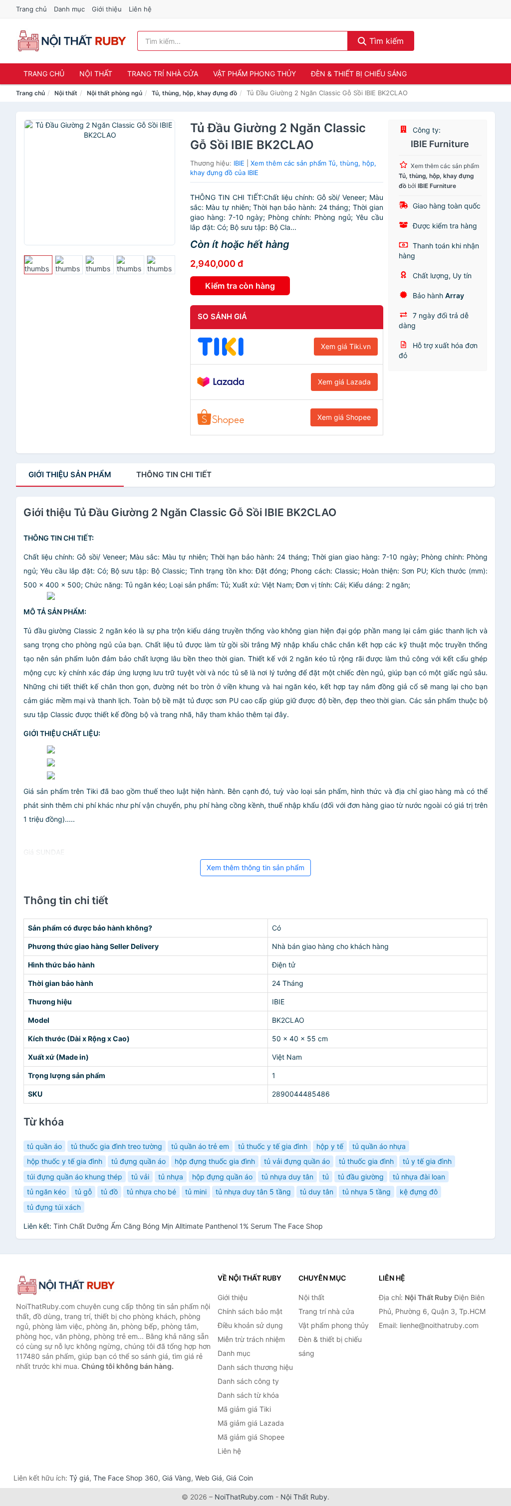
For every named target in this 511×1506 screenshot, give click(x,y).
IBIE (239, 163)
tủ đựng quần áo (138, 1161)
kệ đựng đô (419, 1191)
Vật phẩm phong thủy (254, 73)
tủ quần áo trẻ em (200, 1146)
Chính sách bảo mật (250, 1311)
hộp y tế (329, 1146)
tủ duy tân (316, 1191)
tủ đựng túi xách (54, 1207)
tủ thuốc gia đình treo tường (116, 1146)
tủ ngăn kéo (46, 1191)
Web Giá (208, 1478)
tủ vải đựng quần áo (297, 1161)
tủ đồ (109, 1191)
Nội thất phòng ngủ (114, 93)
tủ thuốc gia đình (366, 1161)
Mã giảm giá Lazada (251, 1423)
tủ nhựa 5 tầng (366, 1191)
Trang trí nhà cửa (162, 73)
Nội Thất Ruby (303, 1497)
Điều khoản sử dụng (250, 1325)
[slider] (38, 264)
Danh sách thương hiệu (255, 1367)
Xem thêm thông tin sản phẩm (255, 867)
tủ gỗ (83, 1191)
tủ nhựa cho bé (151, 1191)
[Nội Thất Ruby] (66, 1285)
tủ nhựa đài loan (419, 1176)
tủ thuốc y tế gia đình (272, 1146)
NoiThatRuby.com (244, 1497)
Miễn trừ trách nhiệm (251, 1339)
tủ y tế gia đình (427, 1161)
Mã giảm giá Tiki (244, 1409)
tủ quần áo (44, 1146)
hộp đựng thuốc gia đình (215, 1161)
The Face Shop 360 (125, 1478)
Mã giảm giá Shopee (251, 1437)
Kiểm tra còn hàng (240, 286)
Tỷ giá (79, 1478)
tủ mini (196, 1191)
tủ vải (140, 1176)
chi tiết (174, 474)
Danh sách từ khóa (248, 1395)
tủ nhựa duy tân (287, 1176)
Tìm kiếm (385, 41)
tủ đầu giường (361, 1176)
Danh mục (69, 9)
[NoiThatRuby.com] (71, 40)
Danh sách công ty (248, 1381)
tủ (325, 1176)
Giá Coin (239, 1478)
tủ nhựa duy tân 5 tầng (253, 1191)
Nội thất (95, 73)
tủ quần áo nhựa (379, 1146)
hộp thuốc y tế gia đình (64, 1161)
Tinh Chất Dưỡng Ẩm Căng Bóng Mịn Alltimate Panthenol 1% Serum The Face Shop (188, 1226)
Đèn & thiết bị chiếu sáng (359, 73)
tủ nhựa (170, 1176)
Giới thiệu (107, 9)
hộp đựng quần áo (222, 1176)
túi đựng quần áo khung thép (74, 1176)
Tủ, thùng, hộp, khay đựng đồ (194, 93)
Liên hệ (140, 9)
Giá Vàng (176, 1478)
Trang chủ (31, 9)
